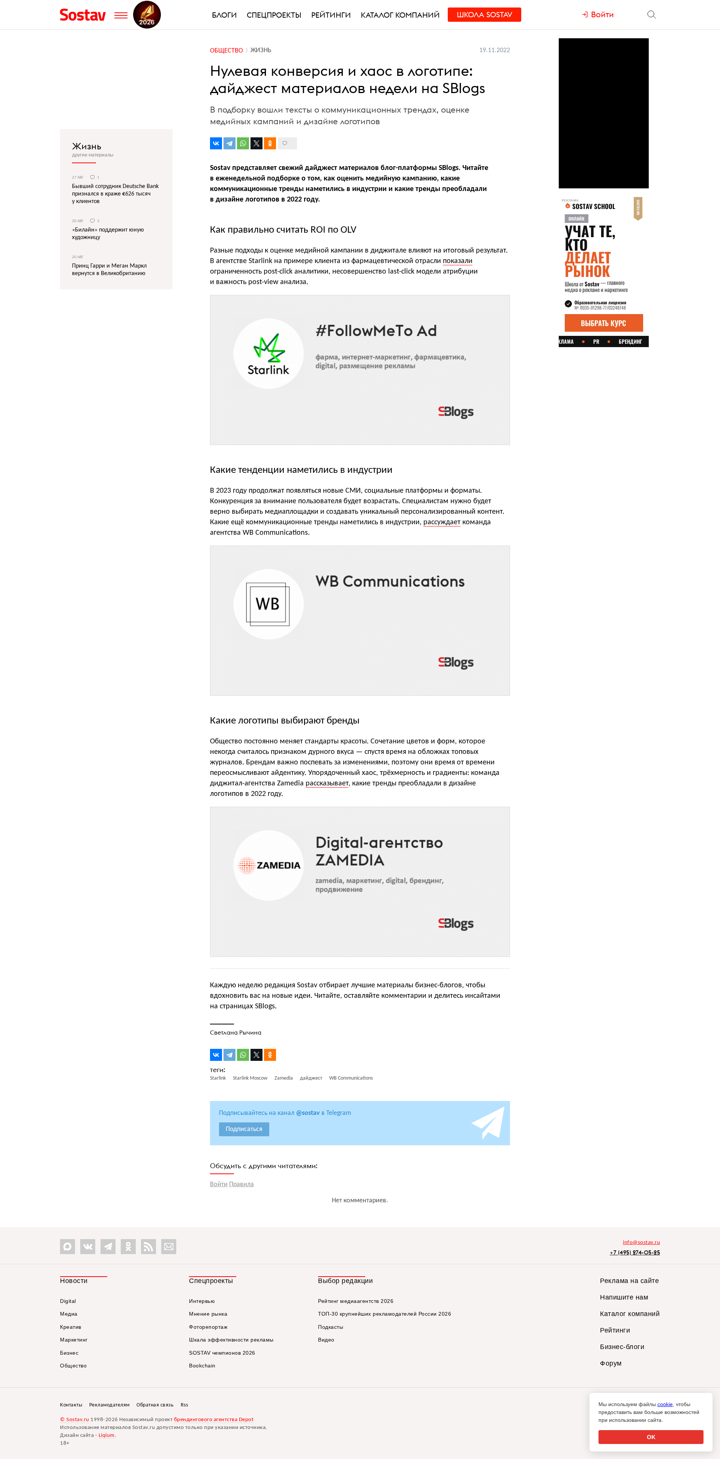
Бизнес (69, 1353)
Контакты (71, 1405)
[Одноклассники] (270, 143)
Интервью (202, 1301)
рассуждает (441, 522)
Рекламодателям (109, 1405)
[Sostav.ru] (85, 14)
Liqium (107, 1435)
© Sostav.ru (74, 1420)
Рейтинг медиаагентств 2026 (355, 1301)
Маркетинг (74, 1340)
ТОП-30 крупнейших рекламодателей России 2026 (384, 1314)
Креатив (70, 1327)
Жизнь (86, 146)
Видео (326, 1340)
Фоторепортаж (208, 1327)
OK (651, 1437)
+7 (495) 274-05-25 (635, 1252)
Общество (73, 1366)
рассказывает (327, 783)
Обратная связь (155, 1405)
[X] (256, 143)
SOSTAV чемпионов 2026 (222, 1353)
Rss (184, 1405)
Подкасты (330, 1327)
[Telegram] (230, 143)
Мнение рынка (208, 1314)
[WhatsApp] (243, 143)
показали (457, 261)
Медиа (69, 1314)
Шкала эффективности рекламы (231, 1340)
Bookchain (202, 1366)
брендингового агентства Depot (214, 1420)
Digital (68, 1301)
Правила (241, 1184)
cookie (665, 1404)
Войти (219, 1184)
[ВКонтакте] (216, 143)
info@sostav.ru (641, 1242)
